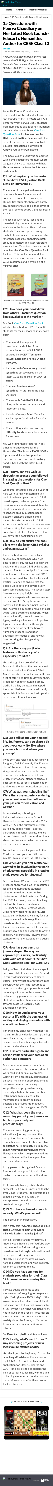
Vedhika (6, 49)
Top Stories (20, 10)
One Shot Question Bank (28, 323)
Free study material (38, 10)
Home (9, 10)
